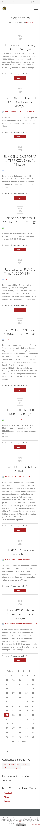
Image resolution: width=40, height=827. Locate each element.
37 (13, 701)
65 (33, 723)
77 (13, 737)
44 (26, 706)
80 (33, 737)
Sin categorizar (16, 768)
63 (20, 723)
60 (33, 719)
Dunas (6, 74)
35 (33, 697)
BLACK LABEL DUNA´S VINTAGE (20, 469)
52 (13, 715)
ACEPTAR (21, 825)
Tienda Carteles (25, 2)
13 (20, 211)
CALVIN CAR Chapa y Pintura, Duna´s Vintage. (20, 331)
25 (20, 544)
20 (33, 684)
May (20, 35)
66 (7, 728)
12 (13, 680)
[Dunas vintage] (4, 8)
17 (13, 684)
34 (26, 697)
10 (34, 675)
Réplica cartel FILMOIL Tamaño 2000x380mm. (20, 271)
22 (13, 688)
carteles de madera (9, 764)
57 (13, 719)
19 (20, 39)
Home (9, 22)
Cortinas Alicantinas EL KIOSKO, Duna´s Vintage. (20, 220)
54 (26, 715)
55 (33, 715)
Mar (20, 400)
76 (7, 737)
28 (20, 693)
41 (7, 706)
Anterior (9, 671)
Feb (20, 540)
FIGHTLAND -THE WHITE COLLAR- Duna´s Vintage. (20, 102)
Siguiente (23, 741)
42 (13, 706)
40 (33, 701)
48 (20, 710)
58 (20, 719)
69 (26, 728)
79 (26, 737)
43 (20, 706)
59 (26, 719)
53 (20, 715)
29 (20, 150)
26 (7, 693)
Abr (20, 147)
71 (7, 732)
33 (20, 697)
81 (13, 741)
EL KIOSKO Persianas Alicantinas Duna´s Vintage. (20, 614)
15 (33, 680)
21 (7, 688)
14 (26, 680)
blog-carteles (18, 22)
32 (13, 697)
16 (7, 684)
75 (33, 732)
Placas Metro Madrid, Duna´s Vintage (20, 412)
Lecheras (6, 768)
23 (20, 688)
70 (33, 728)
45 (33, 706)
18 (20, 684)
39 (26, 701)
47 (13, 710)
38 (20, 701)
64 (26, 723)
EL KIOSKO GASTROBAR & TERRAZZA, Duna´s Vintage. (20, 160)
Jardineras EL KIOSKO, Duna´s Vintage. (20, 47)
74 (26, 732)
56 (7, 719)
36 (7, 701)
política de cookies (23, 822)
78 (20, 737)
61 (7, 723)
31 (7, 697)
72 (13, 732)
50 (33, 710)
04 (20, 323)
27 (13, 693)
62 (13, 723)
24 (20, 604)
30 (33, 693)
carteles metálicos (23, 764)
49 (26, 710)
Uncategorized (18, 74)
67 (13, 728)
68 (20, 728)
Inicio (4, 2)
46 (7, 710)
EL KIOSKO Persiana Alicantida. (20, 552)
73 (20, 732)
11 (20, 263)
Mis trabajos (13, 2)
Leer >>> (20, 78)
